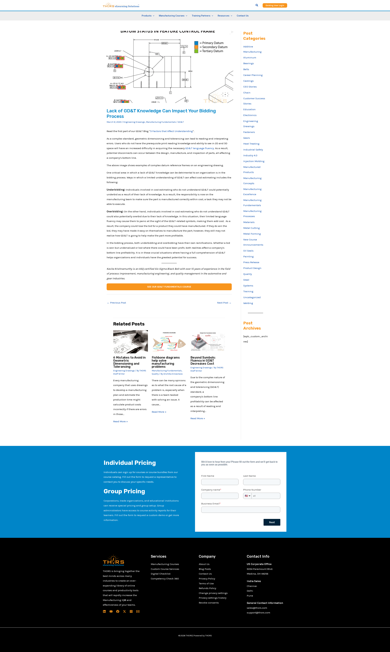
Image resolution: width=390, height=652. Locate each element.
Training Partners (201, 15)
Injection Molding (253, 161)
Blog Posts (205, 568)
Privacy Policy (207, 578)
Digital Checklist (160, 573)
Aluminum (249, 57)
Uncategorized (252, 297)
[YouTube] (111, 611)
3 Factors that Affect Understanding (171, 131)
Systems (248, 285)
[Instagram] (131, 611)
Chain (246, 92)
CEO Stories (250, 86)
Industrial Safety (253, 149)
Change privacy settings (213, 593)
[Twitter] (124, 611)
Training (248, 291)
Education (249, 109)
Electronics (250, 115)
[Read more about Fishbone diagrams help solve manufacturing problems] (169, 341)
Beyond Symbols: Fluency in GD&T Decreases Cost (203, 360)
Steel (246, 279)
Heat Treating (251, 143)
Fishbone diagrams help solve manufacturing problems (166, 362)
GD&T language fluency (199, 148)
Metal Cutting (251, 227)
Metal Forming (252, 233)
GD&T (181, 122)
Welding (248, 303)
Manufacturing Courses (165, 564)
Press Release (251, 262)
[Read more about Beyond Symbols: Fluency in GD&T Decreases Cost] (207, 341)
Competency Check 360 (165, 578)
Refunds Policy (207, 588)
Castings (248, 80)
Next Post (224, 302)
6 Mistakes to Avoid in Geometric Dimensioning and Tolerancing (129, 362)
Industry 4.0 (250, 155)
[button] (257, 5)
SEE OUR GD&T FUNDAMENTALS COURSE (169, 286)
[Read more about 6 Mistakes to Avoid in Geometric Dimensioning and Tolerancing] (130, 341)
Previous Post (116, 302)
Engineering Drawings (134, 122)
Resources (223, 15)
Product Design (252, 268)
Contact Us (242, 15)
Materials (249, 222)
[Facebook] (117, 611)
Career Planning (253, 75)
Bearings (248, 63)
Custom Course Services (165, 568)
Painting (248, 256)
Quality (155, 374)
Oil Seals (248, 250)
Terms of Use (206, 583)
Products (146, 15)
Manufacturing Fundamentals (161, 122)
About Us (204, 564)
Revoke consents (209, 602)
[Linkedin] (104, 611)
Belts (246, 69)
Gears (246, 137)
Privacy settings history (212, 597)
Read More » (120, 421)
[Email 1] (137, 611)
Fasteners (249, 132)
